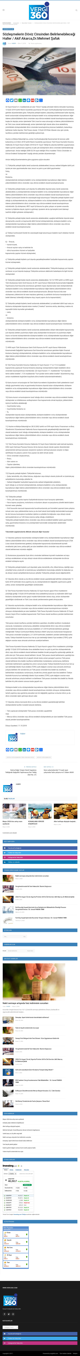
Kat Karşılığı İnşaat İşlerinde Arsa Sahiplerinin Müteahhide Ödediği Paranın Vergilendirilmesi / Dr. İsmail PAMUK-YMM (40, 908)
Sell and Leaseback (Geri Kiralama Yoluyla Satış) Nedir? (34, 1070)
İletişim (75, 1353)
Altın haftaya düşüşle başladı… (65, 821)
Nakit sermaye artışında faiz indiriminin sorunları (32, 876)
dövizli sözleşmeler (44, 757)
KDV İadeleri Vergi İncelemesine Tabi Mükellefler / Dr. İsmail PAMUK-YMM (38, 1081)
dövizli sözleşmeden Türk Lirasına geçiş (20, 757)
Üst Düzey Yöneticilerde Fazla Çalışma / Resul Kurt (32, 1101)
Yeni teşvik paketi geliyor (10, 1144)
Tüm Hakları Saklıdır (65, 1353)
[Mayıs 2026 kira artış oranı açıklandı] (14, 811)
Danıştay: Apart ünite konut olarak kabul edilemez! (32, 1017)
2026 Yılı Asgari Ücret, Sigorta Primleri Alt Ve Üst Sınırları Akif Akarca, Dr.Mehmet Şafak (44, 897)
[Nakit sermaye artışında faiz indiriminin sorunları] (34, 981)
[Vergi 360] (40, 10)
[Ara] (76, 10)
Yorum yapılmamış (36, 43)
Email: (5, 951)
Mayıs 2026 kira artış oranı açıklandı (13, 1119)
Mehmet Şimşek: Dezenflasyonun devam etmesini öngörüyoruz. (21, 1130)
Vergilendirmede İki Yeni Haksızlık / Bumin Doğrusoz (33, 886)
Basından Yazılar (8, 29)
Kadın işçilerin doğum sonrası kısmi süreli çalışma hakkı (19, 1148)
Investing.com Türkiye (20, 1214)
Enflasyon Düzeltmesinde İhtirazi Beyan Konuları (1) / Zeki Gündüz (37, 1091)
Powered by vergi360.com (50, 1353)
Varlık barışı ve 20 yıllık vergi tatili (12, 1133)
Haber (14, 43)
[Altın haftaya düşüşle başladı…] (65, 811)
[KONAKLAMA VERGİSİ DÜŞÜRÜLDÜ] (40, 811)
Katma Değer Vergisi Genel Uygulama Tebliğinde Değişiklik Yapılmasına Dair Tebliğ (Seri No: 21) (20, 772)
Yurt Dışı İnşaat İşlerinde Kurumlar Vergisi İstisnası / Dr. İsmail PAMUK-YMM (41, 918)
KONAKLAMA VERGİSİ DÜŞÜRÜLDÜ (13, 1123)
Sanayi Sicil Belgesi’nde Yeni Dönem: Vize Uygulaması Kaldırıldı (37, 1038)
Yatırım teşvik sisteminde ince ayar (27, 1028)
